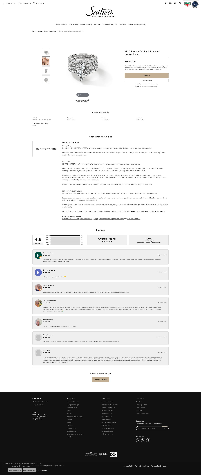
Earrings (90, 219)
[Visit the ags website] (90, 454)
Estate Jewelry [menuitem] (71, 431)
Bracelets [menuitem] (70, 425)
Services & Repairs (110, 24)
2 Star (48, 242)
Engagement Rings (117, 219)
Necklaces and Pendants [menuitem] (74, 416)
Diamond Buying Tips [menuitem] (108, 407)
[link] (8, 3)
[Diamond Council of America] (113, 454)
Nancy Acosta (48, 319)
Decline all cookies (15, 470)
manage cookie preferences (20, 466)
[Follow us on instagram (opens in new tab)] (138, 440)
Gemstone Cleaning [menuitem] (108, 428)
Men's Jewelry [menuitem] (71, 428)
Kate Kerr (46, 350)
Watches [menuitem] (69, 437)
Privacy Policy (128, 466)
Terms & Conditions (142, 466)
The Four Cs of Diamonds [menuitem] (110, 405)
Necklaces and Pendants (70, 219)
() (81, 236)
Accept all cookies (29, 470)
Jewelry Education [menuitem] (107, 402)
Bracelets (83, 219)
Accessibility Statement (159, 466)
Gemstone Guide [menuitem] (107, 416)
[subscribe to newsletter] (165, 428)
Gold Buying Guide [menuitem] (107, 434)
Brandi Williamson (49, 300)
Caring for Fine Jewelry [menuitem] (109, 422)
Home (33, 31)
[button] (165, 3)
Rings (45, 31)
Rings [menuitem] (68, 410)
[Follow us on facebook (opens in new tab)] (148, 440)
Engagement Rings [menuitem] (73, 405)
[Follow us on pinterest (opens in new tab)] (143, 440)
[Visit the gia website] (103, 454)
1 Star (48, 244)
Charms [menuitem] (69, 419)
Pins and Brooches (133, 219)
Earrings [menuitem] (69, 413)
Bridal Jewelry (61, 24)
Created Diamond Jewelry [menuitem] (75, 434)
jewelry (40, 31)
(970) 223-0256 (82, 102)
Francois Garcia (48, 253)
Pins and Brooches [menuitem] (73, 402)
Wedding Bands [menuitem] (72, 407)
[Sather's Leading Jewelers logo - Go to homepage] (100, 11)
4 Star (48, 238)
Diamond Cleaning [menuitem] (107, 425)
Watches (97, 24)
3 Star (48, 240)
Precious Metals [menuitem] (106, 419)
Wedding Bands (104, 219)
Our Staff (139, 410)
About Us (139, 402)
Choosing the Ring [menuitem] (107, 410)
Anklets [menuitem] (69, 422)
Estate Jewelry (86, 24)
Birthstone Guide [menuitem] (107, 413)
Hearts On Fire (105, 119)
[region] (82, 66)
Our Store (122, 24)
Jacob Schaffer (48, 285)
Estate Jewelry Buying (136, 24)
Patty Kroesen (48, 335)
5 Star (48, 236)
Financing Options (141, 405)
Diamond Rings (52, 31)
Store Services (140, 407)
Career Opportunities (142, 413)
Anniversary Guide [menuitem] (107, 431)
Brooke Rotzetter (49, 270)
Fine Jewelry (73, 24)
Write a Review (100, 379)
